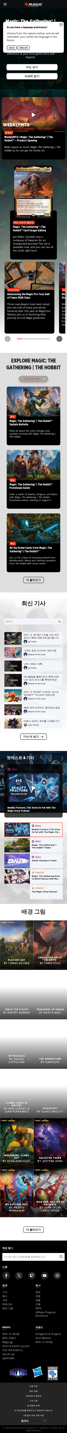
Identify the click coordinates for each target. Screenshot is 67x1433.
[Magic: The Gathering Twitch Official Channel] (32, 1275)
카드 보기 (32, 67)
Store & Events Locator (16, 1346)
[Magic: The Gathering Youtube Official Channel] (44, 1275)
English (24, 48)
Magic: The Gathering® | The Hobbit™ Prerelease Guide (33, 494)
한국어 (12, 48)
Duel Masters (43, 1338)
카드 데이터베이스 (12, 1350)
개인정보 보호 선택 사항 (33, 1415)
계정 (38, 1296)
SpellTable (8, 1358)
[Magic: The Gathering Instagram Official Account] (57, 1275)
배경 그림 (7, 1308)
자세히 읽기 (32, 76)
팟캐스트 (7, 1304)
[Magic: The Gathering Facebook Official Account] (6, 1275)
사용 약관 (33, 1386)
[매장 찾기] (61, 1257)
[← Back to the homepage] (34, 4)
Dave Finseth (33, 725)
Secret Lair (8, 1354)
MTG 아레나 (9, 1338)
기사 (4, 1292)
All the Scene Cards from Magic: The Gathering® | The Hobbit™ (33, 558)
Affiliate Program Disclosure (46, 1314)
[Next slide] (59, 339)
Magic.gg (7, 1342)
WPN (38, 1308)
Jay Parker (32, 641)
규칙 (4, 1300)
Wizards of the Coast (36, 654)
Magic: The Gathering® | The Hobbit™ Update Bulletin (33, 431)
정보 (38, 1292)
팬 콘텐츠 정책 (33, 1405)
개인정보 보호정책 (33, 1396)
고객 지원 (33, 1400)
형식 (4, 1296)
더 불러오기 (33, 580)
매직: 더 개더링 (10, 1334)
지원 (38, 1304)
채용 (38, 1300)
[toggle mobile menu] (5, 4)
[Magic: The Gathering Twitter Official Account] (19, 1275)
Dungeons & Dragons (48, 1334)
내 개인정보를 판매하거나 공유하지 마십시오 (33, 1410)
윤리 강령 (33, 1391)
